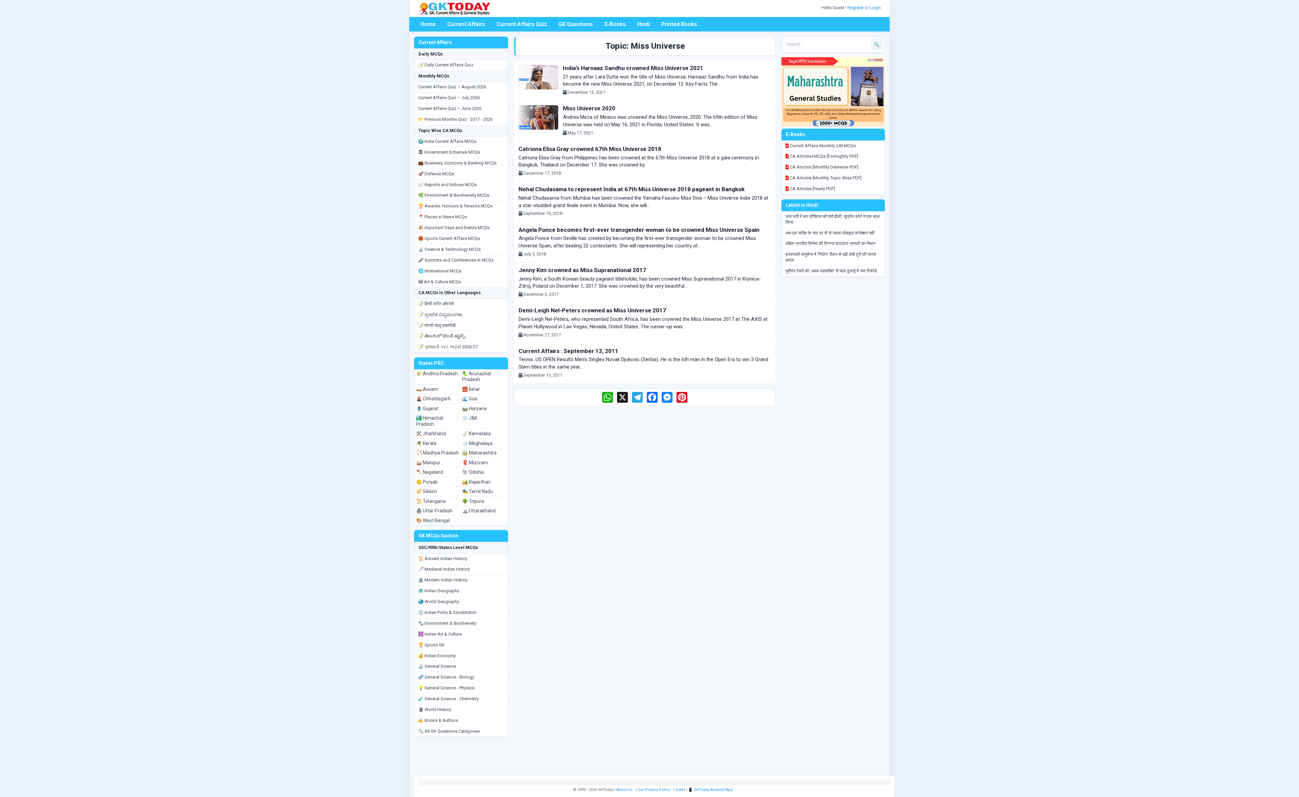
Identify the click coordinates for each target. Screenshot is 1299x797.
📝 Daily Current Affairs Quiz (445, 64)
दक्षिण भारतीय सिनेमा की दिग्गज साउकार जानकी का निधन (830, 243)
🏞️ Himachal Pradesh (429, 421)
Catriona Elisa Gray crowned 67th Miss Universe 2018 (590, 149)
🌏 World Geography (438, 601)
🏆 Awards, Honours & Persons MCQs (455, 205)
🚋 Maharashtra (479, 453)
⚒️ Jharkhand (431, 433)
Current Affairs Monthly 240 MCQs (822, 145)
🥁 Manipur (428, 462)
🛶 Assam (427, 389)
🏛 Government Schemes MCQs (449, 152)
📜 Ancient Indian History (442, 558)
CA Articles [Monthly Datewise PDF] (823, 167)
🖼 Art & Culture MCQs (439, 281)
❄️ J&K (469, 418)
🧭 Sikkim (426, 491)
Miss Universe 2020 (589, 108)
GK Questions (576, 24)
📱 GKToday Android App (711, 790)
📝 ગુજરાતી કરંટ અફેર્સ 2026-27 (448, 346)
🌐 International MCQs (439, 270)
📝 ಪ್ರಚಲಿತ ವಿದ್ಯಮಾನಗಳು (440, 314)
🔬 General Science (437, 666)
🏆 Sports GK (431, 644)
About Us (624, 790)
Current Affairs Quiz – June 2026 (449, 108)
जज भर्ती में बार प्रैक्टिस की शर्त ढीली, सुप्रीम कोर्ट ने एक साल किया (832, 219)
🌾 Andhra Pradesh (437, 373)
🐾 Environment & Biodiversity (447, 623)
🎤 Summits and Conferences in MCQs (456, 260)
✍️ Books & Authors (438, 720)
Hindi (643, 24)
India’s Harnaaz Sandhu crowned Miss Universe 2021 (633, 68)
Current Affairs (466, 24)
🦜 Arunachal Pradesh (476, 376)
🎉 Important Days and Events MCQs (453, 227)
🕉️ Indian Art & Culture (440, 634)
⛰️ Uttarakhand (479, 510)
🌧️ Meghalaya (477, 443)
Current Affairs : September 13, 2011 (568, 351)
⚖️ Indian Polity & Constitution (447, 612)
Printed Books (679, 24)
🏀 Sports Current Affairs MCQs (449, 238)
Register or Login (864, 7)
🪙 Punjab (427, 482)
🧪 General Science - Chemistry (448, 698)
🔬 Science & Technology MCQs (449, 249)
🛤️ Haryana (474, 408)
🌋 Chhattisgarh (433, 398)
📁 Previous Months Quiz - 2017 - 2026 (455, 119)
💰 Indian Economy (437, 655)
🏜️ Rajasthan (476, 482)
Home (428, 24)
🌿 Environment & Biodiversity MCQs (453, 195)
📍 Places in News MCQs (442, 216)
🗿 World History (434, 709)
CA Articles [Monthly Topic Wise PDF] (825, 177)
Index (680, 790)
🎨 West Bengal (433, 520)
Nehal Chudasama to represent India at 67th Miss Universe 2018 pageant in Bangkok (632, 189)
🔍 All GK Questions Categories (449, 731)
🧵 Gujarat (427, 408)
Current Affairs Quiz (522, 24)
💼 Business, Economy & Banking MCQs (457, 162)
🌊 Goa (469, 398)
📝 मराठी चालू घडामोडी (437, 325)
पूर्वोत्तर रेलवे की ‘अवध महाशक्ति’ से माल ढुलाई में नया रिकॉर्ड (831, 270)
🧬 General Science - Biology (446, 677)
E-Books (615, 24)
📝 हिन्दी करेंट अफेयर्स (436, 303)
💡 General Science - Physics (446, 687)
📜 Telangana (431, 501)
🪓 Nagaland (429, 472)
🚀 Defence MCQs (436, 173)
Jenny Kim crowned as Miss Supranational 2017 (582, 270)
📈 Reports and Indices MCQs (447, 184)
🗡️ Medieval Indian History (444, 569)
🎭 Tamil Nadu (477, 491)
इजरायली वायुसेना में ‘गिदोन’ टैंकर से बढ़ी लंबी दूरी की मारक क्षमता (830, 257)
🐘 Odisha (473, 472)
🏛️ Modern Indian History (443, 579)
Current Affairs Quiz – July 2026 (449, 97)
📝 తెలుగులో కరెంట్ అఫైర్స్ (441, 335)
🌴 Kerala (426, 443)
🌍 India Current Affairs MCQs (447, 141)
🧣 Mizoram (475, 462)
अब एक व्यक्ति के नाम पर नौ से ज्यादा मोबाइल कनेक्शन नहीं (829, 233)
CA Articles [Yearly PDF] (812, 188)
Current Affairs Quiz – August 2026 (452, 86)
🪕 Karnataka (476, 433)
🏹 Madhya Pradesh (437, 453)
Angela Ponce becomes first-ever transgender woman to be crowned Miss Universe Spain (639, 229)
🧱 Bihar (471, 389)
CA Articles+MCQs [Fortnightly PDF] (823, 156)
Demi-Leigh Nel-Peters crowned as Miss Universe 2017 (592, 310)
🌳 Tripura (473, 501)
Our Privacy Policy (654, 790)
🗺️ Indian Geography (438, 590)
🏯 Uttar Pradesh (434, 510)
